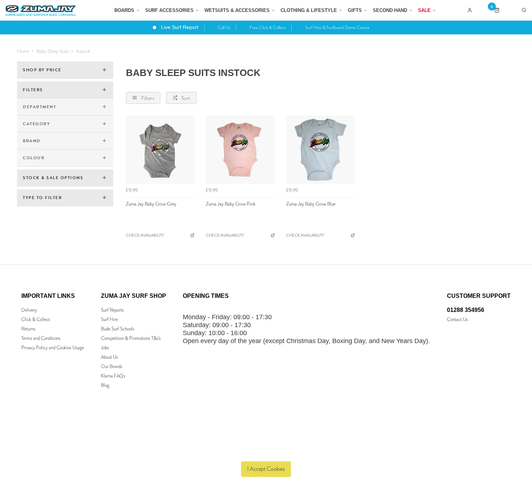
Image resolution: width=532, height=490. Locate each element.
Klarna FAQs (113, 375)
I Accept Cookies (266, 469)
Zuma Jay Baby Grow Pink (231, 203)
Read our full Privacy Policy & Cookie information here (266, 452)
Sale (424, 10)
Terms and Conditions (40, 338)
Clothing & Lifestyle (308, 10)
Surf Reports (112, 310)
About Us (109, 357)
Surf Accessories (169, 10)
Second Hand (390, 10)
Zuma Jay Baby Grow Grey (151, 203)
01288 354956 (465, 310)
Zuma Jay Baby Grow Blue (310, 203)
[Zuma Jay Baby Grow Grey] (160, 149)
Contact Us (457, 319)
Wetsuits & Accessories (237, 10)
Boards (124, 10)
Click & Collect (35, 319)
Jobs (105, 347)
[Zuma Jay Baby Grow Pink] (240, 149)
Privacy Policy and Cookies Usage (52, 347)
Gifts (355, 10)
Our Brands (111, 366)
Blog (105, 385)
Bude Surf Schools (117, 328)
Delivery (29, 310)
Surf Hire (109, 319)
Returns (28, 328)
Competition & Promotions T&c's (131, 338)
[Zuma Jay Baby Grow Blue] (320, 149)
